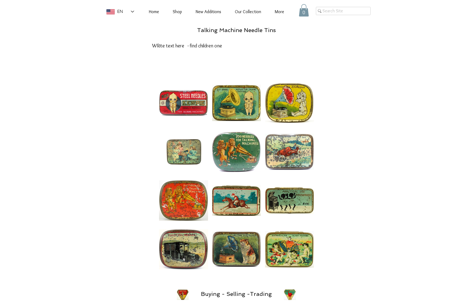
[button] (304, 10)
